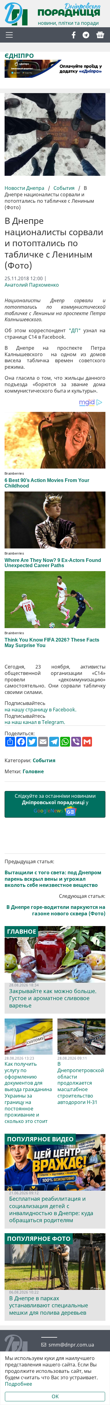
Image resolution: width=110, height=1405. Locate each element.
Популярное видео (40, 1139)
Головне (33, 771)
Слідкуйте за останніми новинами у (55, 803)
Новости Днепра (25, 188)
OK (55, 1396)
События (64, 188)
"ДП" (75, 330)
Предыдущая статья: (53, 873)
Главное (21, 932)
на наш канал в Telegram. (35, 722)
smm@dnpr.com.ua (71, 1345)
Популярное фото (39, 1239)
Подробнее (18, 1384)
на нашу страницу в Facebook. (40, 709)
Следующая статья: (55, 905)
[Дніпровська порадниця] (21, 1347)
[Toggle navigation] (9, 35)
